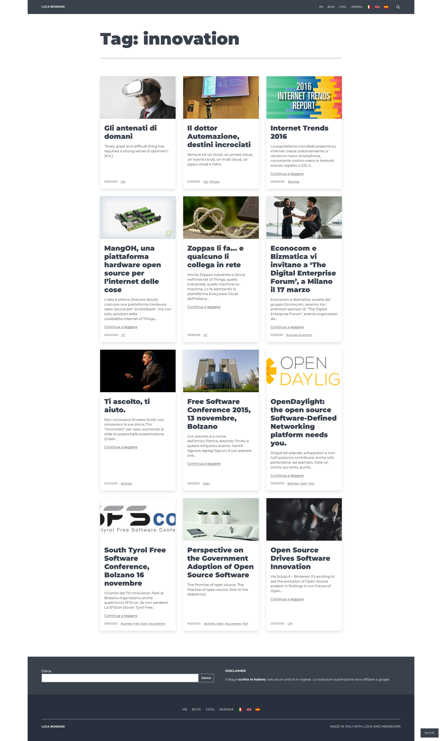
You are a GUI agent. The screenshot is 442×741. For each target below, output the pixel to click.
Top (205, 181)
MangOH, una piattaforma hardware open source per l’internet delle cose (132, 269)
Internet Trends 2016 (300, 132)
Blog (331, 6)
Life (123, 181)
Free (136, 623)
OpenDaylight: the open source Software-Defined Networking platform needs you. (304, 422)
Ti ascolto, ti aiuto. (127, 405)
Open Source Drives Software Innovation (300, 558)
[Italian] (368, 7)
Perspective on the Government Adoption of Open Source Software (220, 562)
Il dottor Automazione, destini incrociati (219, 136)
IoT (123, 335)
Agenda (356, 6)
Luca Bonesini (53, 6)
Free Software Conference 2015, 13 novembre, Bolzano (219, 414)
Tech (311, 483)
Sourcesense (157, 623)
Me (321, 6)
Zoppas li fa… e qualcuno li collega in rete (215, 256)
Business (293, 181)
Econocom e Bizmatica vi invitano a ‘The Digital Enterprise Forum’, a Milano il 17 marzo (303, 269)
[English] (377, 7)
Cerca (46, 671)
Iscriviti (429, 732)
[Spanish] (386, 7)
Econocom (305, 335)
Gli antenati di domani (130, 132)
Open (206, 483)
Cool (343, 6)
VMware (214, 181)
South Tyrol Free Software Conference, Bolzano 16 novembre (135, 566)
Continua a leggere (287, 174)
